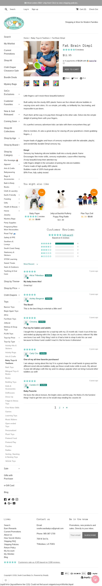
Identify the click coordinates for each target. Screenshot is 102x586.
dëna (6, 315)
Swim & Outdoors (11, 267)
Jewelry (7, 215)
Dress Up (9, 397)
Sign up (35, 9)
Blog (6, 492)
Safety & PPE (9, 238)
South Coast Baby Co (25, 575)
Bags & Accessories (12, 177)
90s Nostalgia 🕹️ (11, 160)
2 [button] (59, 408)
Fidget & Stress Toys (11, 402)
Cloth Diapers (12, 295)
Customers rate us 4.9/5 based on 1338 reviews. (39, 562)
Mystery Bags (10, 84)
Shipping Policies (11, 544)
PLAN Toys (8, 334)
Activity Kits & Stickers (10, 347)
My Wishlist (9, 44)
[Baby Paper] (35, 199)
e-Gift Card (9, 485)
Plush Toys (9, 434)
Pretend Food (11, 438)
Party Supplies (10, 223)
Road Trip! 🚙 (10, 234)
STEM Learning (10, 259)
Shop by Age (12, 138)
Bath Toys (9, 367)
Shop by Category (11, 153)
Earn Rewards (10, 528)
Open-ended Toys (10, 425)
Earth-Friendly (12, 195)
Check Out (93, 9)
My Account (9, 551)
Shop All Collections (9, 130)
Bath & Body (9, 183)
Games (8, 412)
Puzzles (8, 446)
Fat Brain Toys (10, 319)
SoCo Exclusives (12, 92)
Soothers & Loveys (8, 243)
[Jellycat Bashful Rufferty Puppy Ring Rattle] (61, 199)
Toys (11, 302)
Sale (12, 468)
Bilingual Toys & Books (11, 372)
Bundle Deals (10, 77)
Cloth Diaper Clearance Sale (11, 69)
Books (12, 187)
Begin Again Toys (11, 311)
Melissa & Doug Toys (10, 328)
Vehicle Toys (10, 461)
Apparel (12, 164)
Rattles (8, 450)
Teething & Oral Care (10, 272)
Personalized (10, 430)
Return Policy (10, 547)
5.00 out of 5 (67, 235)
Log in (26, 9)
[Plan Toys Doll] (87, 199)
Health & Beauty (12, 207)
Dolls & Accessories (10, 387)
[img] (30, 271)
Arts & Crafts (9, 168)
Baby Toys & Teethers (11, 361)
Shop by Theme (12, 281)
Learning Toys (11, 416)
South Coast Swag (12, 248)
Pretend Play (10, 442)
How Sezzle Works (12, 538)
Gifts (12, 203)
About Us (8, 535)
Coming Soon (12, 121)
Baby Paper (34, 213)
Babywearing (9, 172)
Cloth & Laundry (11, 191)
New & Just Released (12, 113)
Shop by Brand (12, 145)
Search (7, 37)
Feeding (12, 199)
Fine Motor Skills (12, 408)
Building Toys (10, 382)
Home (12, 211)
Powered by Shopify (41, 575)
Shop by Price (12, 288)
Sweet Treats (9, 263)
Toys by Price (12, 338)
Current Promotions (9, 52)
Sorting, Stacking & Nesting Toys (12, 455)
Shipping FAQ (10, 541)
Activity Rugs (10, 352)
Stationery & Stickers (9, 253)
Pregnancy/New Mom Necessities (11, 228)
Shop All (8, 60)
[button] (69, 50)
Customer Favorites (12, 103)
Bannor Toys (9, 307)
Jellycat (7, 323)
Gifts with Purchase (8, 477)
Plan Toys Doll (87, 213)
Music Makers (11, 420)
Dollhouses (10, 393)
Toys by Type (11, 342)
